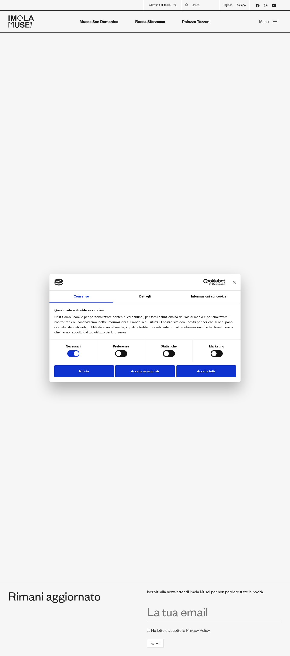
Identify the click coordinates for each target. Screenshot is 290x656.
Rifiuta (84, 371)
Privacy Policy (198, 630)
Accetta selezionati (145, 371)
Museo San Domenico (99, 21)
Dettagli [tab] (145, 296)
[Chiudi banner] (234, 282)
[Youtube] (274, 5)
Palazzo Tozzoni (196, 21)
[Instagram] (266, 5)
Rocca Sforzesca (150, 21)
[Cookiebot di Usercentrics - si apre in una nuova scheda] (206, 282)
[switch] (121, 353)
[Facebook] (258, 5)
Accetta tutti (206, 371)
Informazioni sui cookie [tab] (208, 296)
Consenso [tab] (81, 296)
